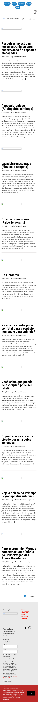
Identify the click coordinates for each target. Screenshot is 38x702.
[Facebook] (26, 627)
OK (31, 693)
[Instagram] (29, 627)
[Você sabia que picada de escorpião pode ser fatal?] (11, 372)
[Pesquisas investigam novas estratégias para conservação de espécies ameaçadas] (11, 34)
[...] (26, 79)
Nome (5, 644)
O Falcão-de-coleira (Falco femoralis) (15, 220)
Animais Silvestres (20, 57)
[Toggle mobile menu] (34, 19)
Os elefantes (10, 275)
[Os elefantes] (11, 265)
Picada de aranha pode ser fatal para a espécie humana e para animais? (18, 328)
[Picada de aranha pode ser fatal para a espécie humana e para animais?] (11, 315)
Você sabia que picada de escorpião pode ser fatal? (17, 385)
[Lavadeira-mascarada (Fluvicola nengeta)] (11, 154)
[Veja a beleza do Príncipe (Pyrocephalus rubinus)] (11, 483)
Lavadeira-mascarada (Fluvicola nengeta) (16, 165)
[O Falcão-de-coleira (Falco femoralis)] (11, 209)
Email (5, 649)
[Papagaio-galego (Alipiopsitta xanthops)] (11, 96)
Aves (32, 500)
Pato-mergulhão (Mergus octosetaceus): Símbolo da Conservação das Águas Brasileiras (19, 553)
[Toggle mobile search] (30, 19)
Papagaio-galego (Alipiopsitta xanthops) (17, 107)
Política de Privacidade (10, 677)
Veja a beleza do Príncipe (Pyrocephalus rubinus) (19, 494)
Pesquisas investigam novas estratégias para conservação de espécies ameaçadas (19, 48)
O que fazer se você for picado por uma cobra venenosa (17, 439)
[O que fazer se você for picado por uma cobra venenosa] (11, 426)
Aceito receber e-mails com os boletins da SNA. (10, 656)
